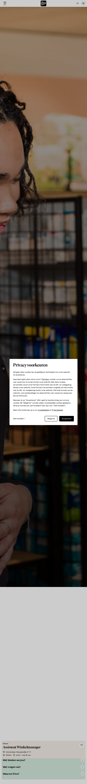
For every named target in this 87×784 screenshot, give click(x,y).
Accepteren (66, 419)
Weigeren (51, 419)
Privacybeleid (57, 410)
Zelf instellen (18, 419)
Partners (45, 379)
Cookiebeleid (43, 410)
